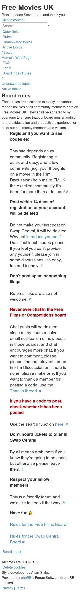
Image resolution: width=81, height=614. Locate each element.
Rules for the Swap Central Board (35, 539)
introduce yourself (42, 236)
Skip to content (13, 19)
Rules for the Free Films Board (38, 524)
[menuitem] (7, 36)
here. (60, 424)
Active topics (11, 88)
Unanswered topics (16, 83)
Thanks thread (23, 390)
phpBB (26, 577)
